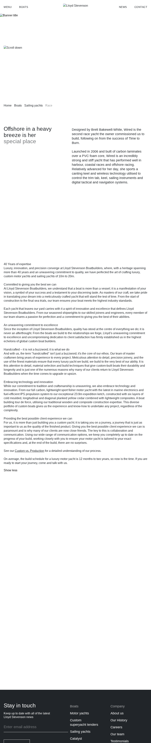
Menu (8, 7)
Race (48, 105)
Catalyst (76, 738)
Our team (117, 734)
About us (117, 713)
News (123, 7)
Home (8, 105)
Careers (116, 727)
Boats (23, 7)
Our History (118, 720)
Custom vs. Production (29, 450)
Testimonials (119, 741)
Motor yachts (79, 713)
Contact (141, 7)
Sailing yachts (33, 105)
